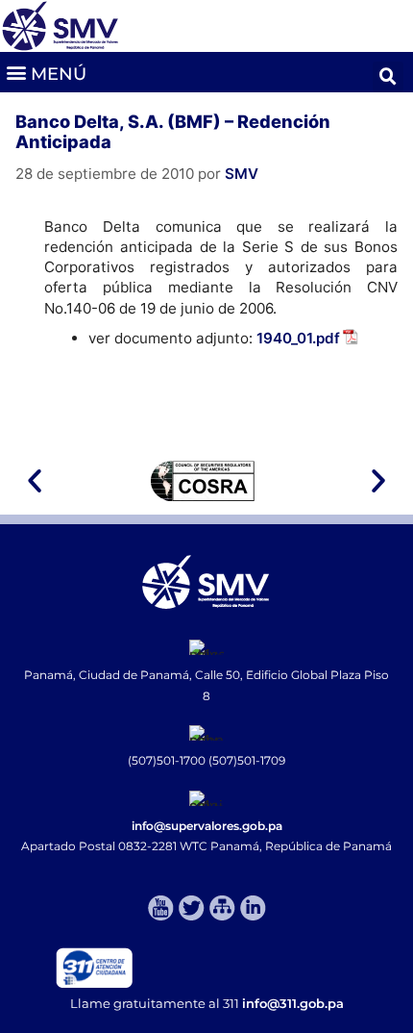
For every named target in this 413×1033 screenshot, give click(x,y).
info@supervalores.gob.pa (207, 826)
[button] (45, 72)
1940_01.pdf (298, 338)
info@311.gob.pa (293, 1003)
